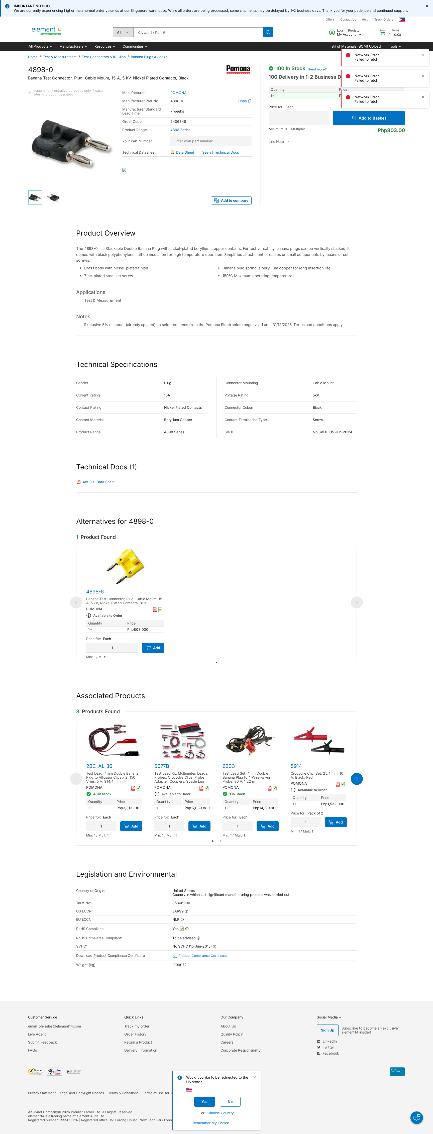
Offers (330, 19)
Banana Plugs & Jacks (149, 57)
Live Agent (37, 1034)
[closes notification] (427, 6)
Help (365, 19)
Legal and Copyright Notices (82, 1093)
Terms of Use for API (159, 1093)
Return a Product (138, 1042)
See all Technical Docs (220, 152)
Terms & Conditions (123, 1093)
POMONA (178, 93)
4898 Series (180, 130)
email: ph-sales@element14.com (54, 1026)
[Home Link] (46, 32)
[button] (40, 46)
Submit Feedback (42, 1042)
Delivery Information (140, 1050)
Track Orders (383, 19)
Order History (135, 1034)
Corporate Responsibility (241, 1050)
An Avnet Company (43, 1112)
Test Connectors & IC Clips (104, 57)
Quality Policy (232, 1034)
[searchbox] (198, 32)
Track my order (136, 1026)
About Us (228, 1026)
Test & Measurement (60, 57)
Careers (227, 1042)
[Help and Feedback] (416, 1117)
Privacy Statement (42, 1093)
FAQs (32, 1050)
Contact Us (348, 19)
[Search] (268, 32)
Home (33, 57)
